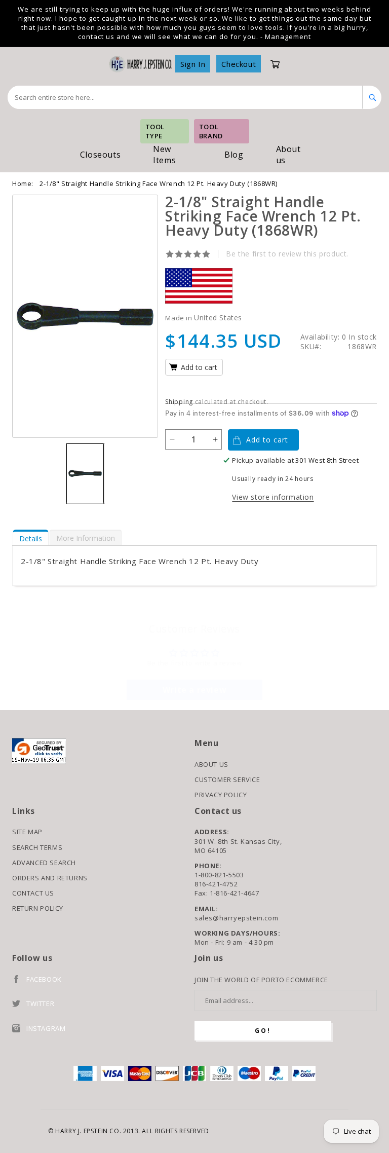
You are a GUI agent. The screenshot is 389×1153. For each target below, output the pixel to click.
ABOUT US (211, 764)
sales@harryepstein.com (236, 917)
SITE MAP (27, 831)
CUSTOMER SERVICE (227, 779)
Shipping (179, 401)
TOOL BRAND (211, 131)
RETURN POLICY (37, 908)
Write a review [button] (194, 689)
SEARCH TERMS (37, 847)
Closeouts (100, 154)
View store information (273, 497)
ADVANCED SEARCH (44, 862)
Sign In (192, 64)
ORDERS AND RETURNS (50, 877)
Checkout (238, 64)
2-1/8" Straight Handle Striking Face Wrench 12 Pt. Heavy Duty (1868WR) (159, 183)
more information (85, 538)
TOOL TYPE (155, 131)
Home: (22, 183)
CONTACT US (33, 893)
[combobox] (185, 97)
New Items (164, 154)
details (30, 538)
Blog (233, 154)
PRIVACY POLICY (220, 794)
